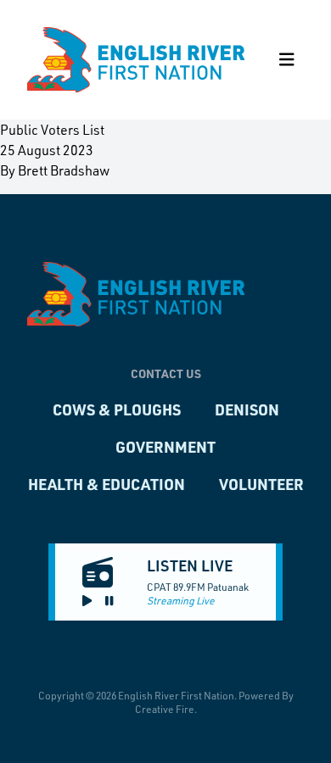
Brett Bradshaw (63, 170)
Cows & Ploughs (117, 409)
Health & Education (106, 484)
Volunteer (261, 484)
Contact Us (166, 373)
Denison (247, 409)
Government (165, 447)
